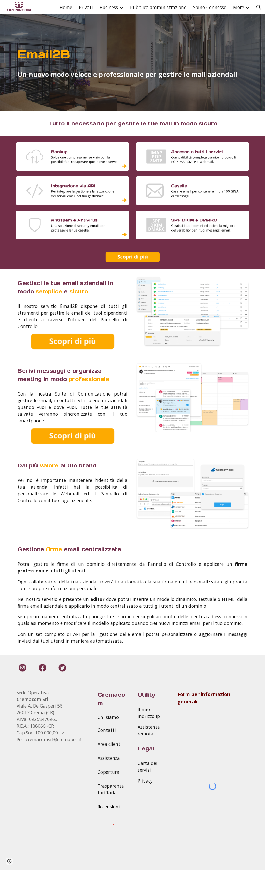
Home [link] (66, 7)
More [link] (238, 7)
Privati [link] (86, 7)
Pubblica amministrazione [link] (158, 7)
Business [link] (109, 7)
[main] (133, 54)
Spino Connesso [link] (209, 7)
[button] (259, 7)
